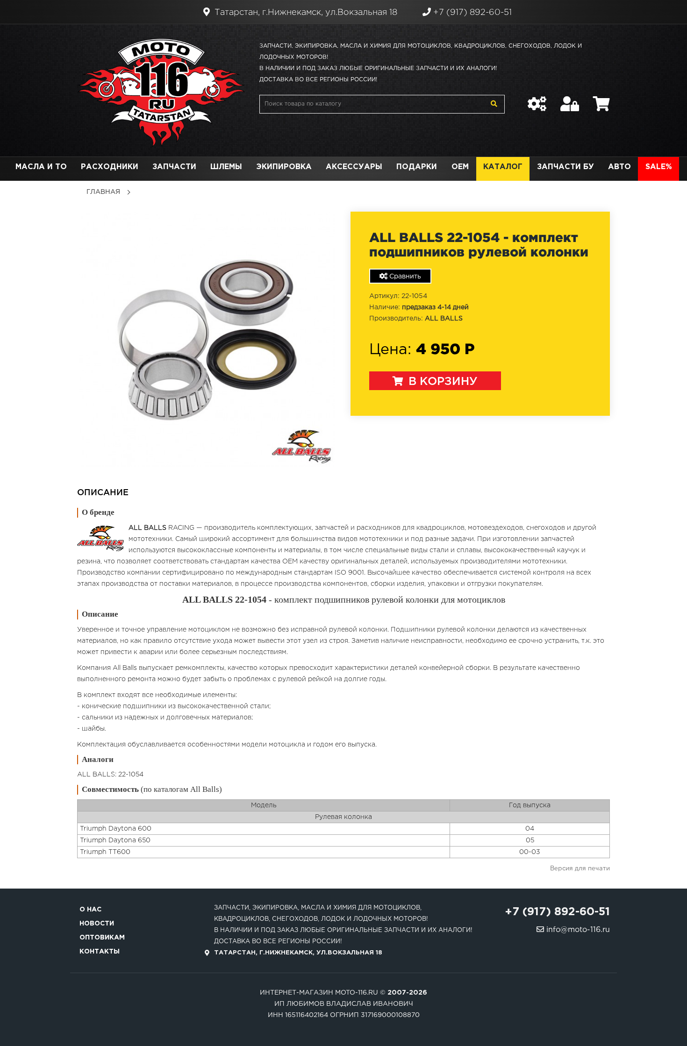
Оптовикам (102, 937)
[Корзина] (601, 99)
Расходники (109, 167)
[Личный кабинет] (569, 99)
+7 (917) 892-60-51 (471, 12)
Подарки (416, 167)
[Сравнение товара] (537, 99)
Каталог (502, 167)
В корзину (441, 382)
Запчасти (174, 167)
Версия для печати (580, 868)
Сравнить (404, 276)
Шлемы (226, 167)
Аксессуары (354, 167)
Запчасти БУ (565, 167)
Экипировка (284, 167)
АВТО (619, 167)
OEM (460, 167)
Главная (103, 192)
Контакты (99, 951)
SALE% (658, 167)
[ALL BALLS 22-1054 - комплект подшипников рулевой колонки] (206, 339)
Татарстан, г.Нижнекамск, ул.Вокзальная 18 (304, 12)
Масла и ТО (41, 167)
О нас (90, 909)
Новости (96, 923)
